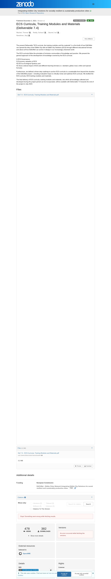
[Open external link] (75, 488)
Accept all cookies (64, 574)
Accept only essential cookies (81, 574)
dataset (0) (50, 503)
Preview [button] (79, 466)
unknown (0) (50, 506)
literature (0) (37, 503)
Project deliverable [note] (79, 20)
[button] (55, 95)
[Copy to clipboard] (50, 570)
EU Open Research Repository (33, 13)
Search (88, 504)
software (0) (37, 506)
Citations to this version (41, 509)
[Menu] (93, 4)
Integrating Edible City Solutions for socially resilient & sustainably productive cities (54, 11)
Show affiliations (89, 38)
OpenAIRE (26, 553)
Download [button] (88, 466)
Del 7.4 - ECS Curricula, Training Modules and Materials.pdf (38, 453)
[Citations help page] (25, 497)
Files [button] (22, 448)
